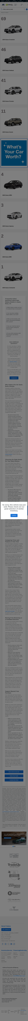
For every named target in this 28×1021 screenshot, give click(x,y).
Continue (14, 515)
